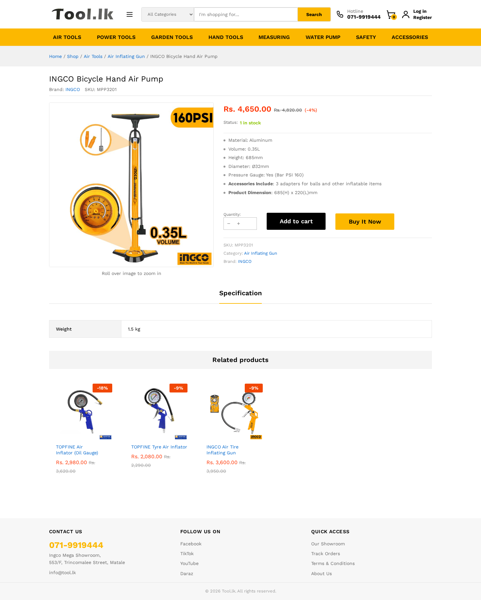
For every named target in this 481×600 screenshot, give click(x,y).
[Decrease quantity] (229, 223)
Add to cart (296, 221)
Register (422, 17)
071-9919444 (76, 545)
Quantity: (232, 214)
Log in (420, 11)
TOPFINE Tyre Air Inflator (159, 446)
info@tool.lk (62, 572)
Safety (366, 37)
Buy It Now (365, 221)
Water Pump (323, 37)
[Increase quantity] (238, 223)
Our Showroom (328, 543)
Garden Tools (172, 37)
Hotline (355, 11)
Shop (73, 56)
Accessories (410, 37)
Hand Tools (225, 37)
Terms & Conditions (333, 563)
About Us (321, 573)
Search (314, 14)
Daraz (186, 573)
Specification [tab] (240, 293)
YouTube (189, 563)
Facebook (191, 543)
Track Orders (325, 553)
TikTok (187, 553)
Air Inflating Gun (126, 56)
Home (55, 56)
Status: (230, 122)
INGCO (72, 89)
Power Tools (116, 37)
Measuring (274, 37)
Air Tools (67, 37)
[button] (76, 436)
